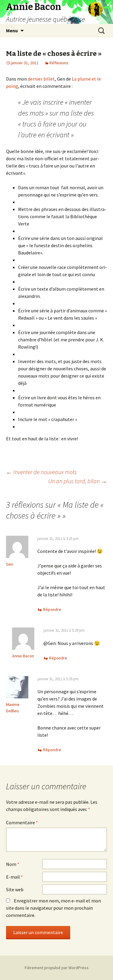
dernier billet (41, 79)
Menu (12, 30)
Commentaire (22, 822)
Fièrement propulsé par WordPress (57, 967)
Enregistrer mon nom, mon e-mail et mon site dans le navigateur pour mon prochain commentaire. (53, 908)
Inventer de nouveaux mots (41, 472)
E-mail (14, 877)
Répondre (52, 609)
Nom (12, 864)
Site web (15, 889)
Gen (9, 564)
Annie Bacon (23, 656)
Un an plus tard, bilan (77, 481)
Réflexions (58, 62)
